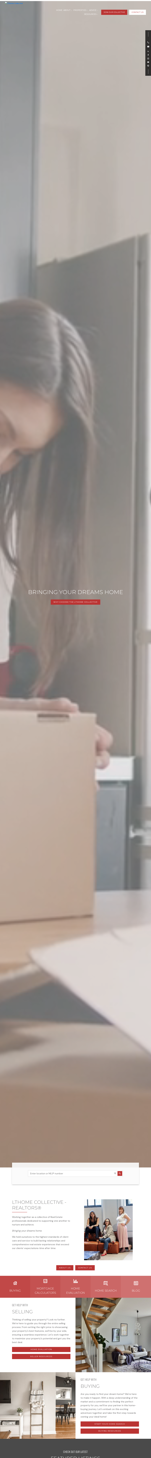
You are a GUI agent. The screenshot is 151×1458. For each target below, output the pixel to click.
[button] (114, 12)
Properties (79, 10)
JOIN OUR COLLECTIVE (114, 12)
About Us (65, 1268)
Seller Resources (41, 1356)
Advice (92, 10)
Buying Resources (109, 1431)
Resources (90, 14)
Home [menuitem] (59, 10)
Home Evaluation (41, 1349)
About (67, 10)
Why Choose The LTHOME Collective (75, 602)
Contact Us (138, 12)
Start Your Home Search (109, 1424)
